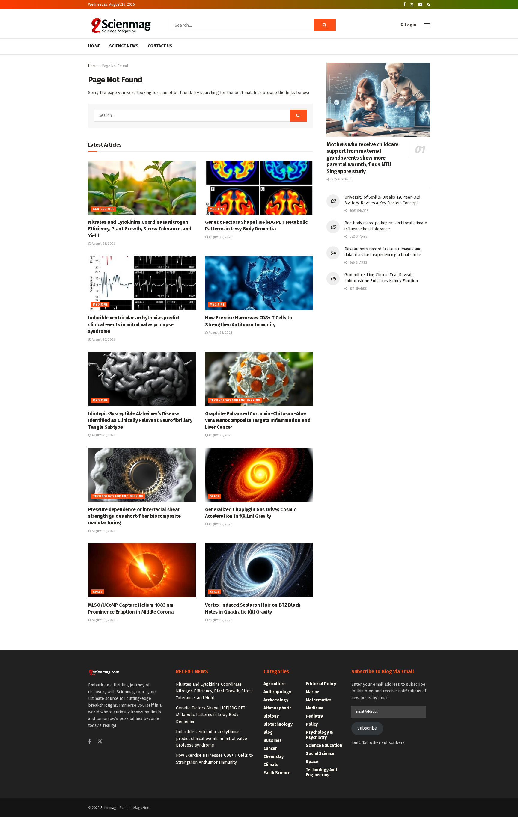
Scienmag (108, 808)
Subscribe (367, 728)
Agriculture (103, 209)
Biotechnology (278, 724)
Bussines (272, 740)
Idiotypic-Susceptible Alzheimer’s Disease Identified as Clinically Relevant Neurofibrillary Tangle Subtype (140, 420)
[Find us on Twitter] (412, 4)
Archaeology (275, 700)
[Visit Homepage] (120, 25)
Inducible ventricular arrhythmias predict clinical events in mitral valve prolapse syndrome (134, 324)
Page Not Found (115, 66)
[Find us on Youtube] (420, 4)
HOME (94, 46)
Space (214, 496)
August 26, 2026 (103, 244)
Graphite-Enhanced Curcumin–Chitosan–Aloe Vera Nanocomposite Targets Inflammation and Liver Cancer (257, 420)
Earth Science (276, 772)
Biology (271, 716)
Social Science (320, 753)
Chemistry (273, 756)
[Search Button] (325, 25)
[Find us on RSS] (428, 4)
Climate (270, 764)
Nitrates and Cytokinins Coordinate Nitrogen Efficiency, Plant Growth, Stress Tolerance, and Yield (139, 228)
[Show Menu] (427, 25)
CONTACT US (160, 46)
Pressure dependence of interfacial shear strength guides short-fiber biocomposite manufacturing (134, 516)
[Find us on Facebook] (404, 4)
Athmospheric (277, 708)
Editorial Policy (321, 683)
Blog (268, 732)
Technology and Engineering (235, 400)
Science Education (324, 745)
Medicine (217, 209)
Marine (312, 691)
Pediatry (314, 716)
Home (92, 66)
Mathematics (319, 700)
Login (410, 25)
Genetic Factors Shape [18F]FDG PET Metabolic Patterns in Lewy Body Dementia (210, 715)
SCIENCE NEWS (123, 46)
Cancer (270, 748)
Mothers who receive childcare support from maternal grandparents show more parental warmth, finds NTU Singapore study (362, 158)
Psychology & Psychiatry (319, 735)
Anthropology (277, 691)
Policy (312, 724)
